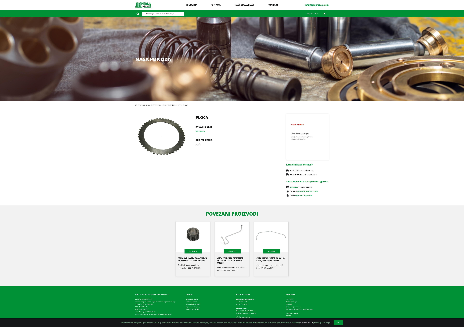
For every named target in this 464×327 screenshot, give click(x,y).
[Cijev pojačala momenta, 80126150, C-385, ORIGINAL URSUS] (232, 223)
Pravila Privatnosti (306, 323)
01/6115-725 (243, 302)
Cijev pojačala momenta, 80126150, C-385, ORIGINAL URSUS (230, 260)
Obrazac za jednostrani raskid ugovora (299, 309)
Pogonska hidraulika (193, 307)
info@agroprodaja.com (317, 4)
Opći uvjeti (289, 299)
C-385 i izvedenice (160, 105)
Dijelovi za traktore (143, 105)
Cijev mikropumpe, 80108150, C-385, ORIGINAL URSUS (270, 259)
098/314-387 (243, 304)
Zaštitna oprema (191, 302)
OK (338, 322)
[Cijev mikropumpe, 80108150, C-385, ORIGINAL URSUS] (271, 223)
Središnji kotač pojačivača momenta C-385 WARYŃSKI (192, 259)
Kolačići (288, 316)
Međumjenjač (174, 105)
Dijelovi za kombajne (193, 304)
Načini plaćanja (291, 302)
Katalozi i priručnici (192, 309)
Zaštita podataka (292, 313)
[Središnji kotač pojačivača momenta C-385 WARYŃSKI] (193, 223)
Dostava (289, 304)
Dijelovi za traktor (192, 299)
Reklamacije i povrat (293, 307)
